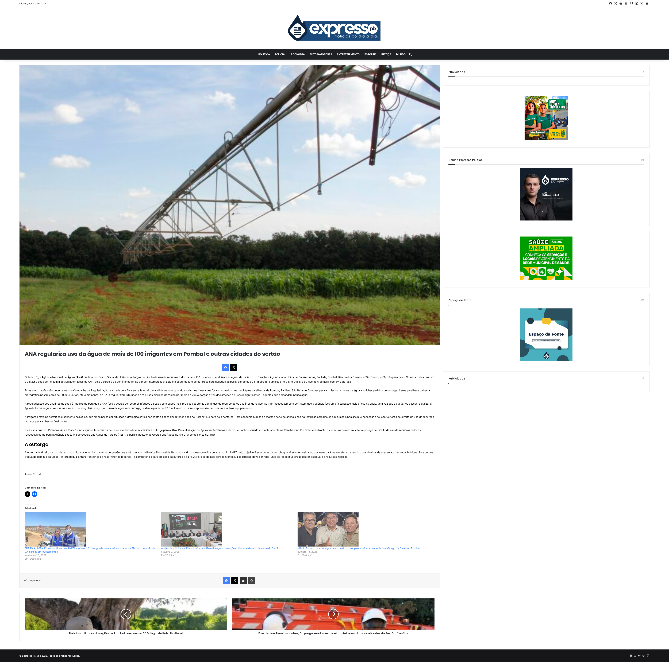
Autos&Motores (321, 54)
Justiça (386, 54)
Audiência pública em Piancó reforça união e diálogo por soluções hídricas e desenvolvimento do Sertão (220, 548)
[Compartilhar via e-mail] (243, 580)
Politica (264, 54)
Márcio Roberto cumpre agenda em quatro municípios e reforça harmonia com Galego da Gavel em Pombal (359, 548)
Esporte (370, 54)
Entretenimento (348, 54)
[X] (233, 367)
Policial (280, 54)
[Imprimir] (251, 580)
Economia (298, 54)
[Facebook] (225, 367)
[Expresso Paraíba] (334, 28)
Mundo (401, 54)
